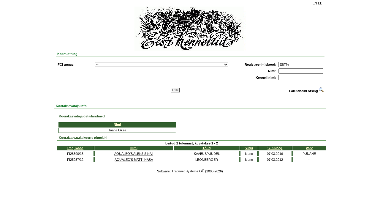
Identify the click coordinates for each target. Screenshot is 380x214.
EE (320, 3)
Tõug (206, 148)
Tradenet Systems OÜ (188, 171)
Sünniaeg (274, 148)
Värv (309, 148)
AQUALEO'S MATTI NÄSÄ (134, 159)
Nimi (133, 148)
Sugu (249, 148)
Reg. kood (75, 148)
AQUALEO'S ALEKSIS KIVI (133, 153)
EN (315, 3)
